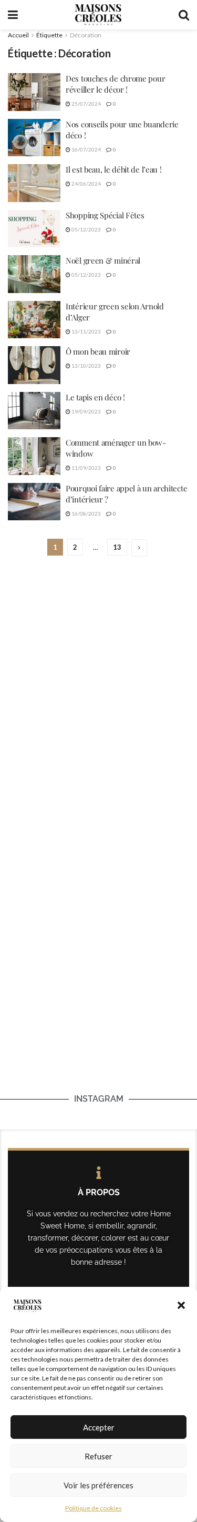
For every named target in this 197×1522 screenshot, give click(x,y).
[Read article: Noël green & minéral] (34, 274)
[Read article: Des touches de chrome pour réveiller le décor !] (34, 92)
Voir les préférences (98, 1485)
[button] (181, 1305)
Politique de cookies (93, 1508)
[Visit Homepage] (98, 14)
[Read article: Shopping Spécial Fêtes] (34, 229)
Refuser (98, 1456)
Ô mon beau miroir (98, 351)
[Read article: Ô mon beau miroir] (34, 365)
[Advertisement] (98, 676)
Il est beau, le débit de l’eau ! (113, 169)
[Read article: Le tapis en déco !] (34, 411)
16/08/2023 (85, 513)
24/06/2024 (85, 183)
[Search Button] (184, 14)
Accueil (18, 35)
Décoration (85, 35)
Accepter (99, 1427)
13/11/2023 (85, 331)
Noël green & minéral (104, 260)
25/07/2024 (85, 103)
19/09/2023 (85, 411)
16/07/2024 (85, 149)
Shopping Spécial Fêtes (105, 215)
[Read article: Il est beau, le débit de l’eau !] (34, 183)
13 (117, 547)
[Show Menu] (13, 14)
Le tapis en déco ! (95, 397)
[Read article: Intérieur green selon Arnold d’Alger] (34, 320)
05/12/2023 (85, 229)
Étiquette (49, 35)
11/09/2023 (85, 468)
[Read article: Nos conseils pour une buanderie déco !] (34, 138)
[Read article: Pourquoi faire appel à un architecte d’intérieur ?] (34, 502)
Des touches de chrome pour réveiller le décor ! (115, 84)
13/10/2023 (85, 365)
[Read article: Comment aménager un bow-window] (34, 456)
